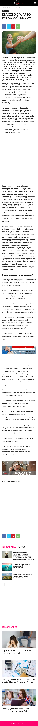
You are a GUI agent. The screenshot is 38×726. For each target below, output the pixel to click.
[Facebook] (4, 26)
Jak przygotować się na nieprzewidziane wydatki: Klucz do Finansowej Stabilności (19, 680)
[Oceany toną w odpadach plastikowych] (7, 567)
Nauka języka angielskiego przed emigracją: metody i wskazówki (15, 709)
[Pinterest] (13, 26)
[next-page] (6, 584)
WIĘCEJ (21, 547)
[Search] (35, 3)
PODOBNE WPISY (9, 547)
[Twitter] (9, 26)
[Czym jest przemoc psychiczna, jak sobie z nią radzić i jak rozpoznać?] (19, 639)
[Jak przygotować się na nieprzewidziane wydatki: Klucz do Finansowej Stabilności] (19, 668)
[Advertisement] (19, 156)
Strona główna (6, 8)
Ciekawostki (17, 8)
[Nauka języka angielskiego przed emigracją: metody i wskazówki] (19, 697)
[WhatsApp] (18, 26)
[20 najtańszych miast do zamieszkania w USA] (7, 576)
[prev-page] (3, 584)
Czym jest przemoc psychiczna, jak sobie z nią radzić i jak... (16, 651)
